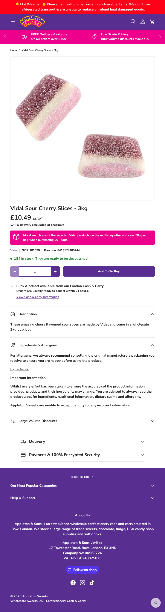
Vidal (14, 250)
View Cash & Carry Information (37, 297)
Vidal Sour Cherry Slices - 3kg (40, 50)
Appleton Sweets (35, 596)
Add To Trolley (109, 271)
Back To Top (80, 477)
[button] (152, 21)
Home (14, 50)
